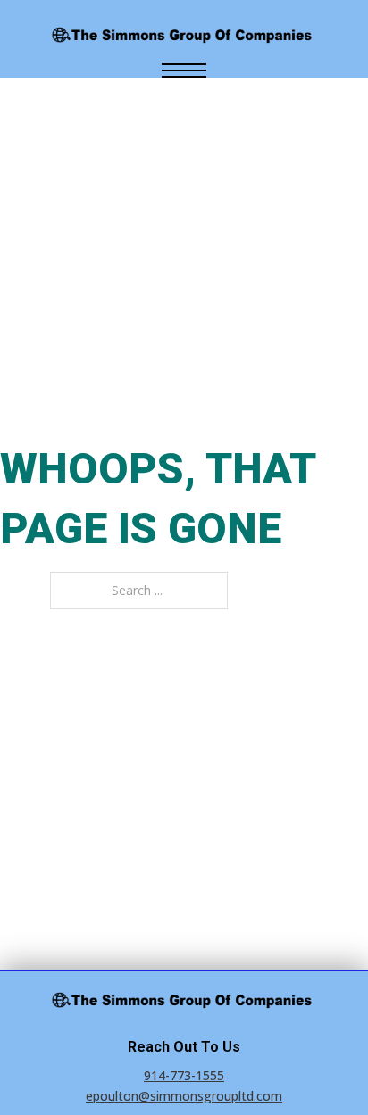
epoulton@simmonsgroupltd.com (184, 1095)
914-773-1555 (184, 1075)
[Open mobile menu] (184, 70)
